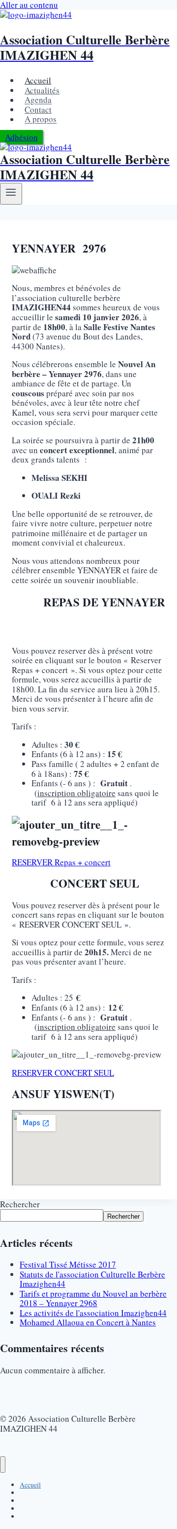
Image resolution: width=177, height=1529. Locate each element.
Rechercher (20, 1204)
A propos (41, 119)
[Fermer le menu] (2, 1464)
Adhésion (21, 137)
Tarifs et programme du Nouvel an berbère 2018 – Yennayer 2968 (93, 1298)
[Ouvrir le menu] (11, 194)
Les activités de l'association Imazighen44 (93, 1312)
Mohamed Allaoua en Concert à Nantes (88, 1322)
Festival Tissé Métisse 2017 (68, 1264)
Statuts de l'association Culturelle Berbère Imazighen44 (92, 1279)
